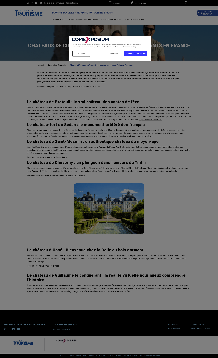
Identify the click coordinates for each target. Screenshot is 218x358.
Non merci (114, 53)
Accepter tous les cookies (136, 53)
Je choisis (81, 53)
